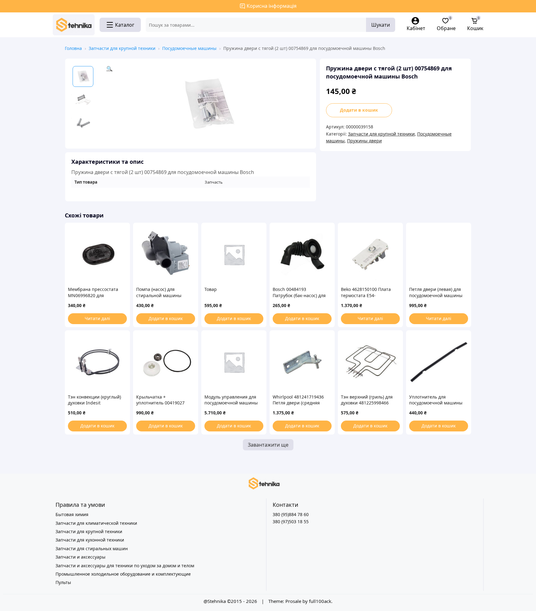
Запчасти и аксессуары (80, 557)
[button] (208, 103)
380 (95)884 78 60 (291, 514)
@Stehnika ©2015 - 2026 (230, 601)
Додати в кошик (359, 110)
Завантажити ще (268, 444)
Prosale (293, 601)
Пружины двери (364, 141)
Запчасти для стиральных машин (92, 548)
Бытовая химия (72, 514)
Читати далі (97, 318)
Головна (73, 48)
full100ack (320, 601)
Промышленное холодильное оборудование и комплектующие (123, 574)
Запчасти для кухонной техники (90, 540)
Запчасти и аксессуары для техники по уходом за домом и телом (125, 566)
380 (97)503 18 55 (291, 521)
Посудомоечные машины (189, 48)
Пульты (63, 582)
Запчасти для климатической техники (96, 523)
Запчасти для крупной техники (122, 48)
